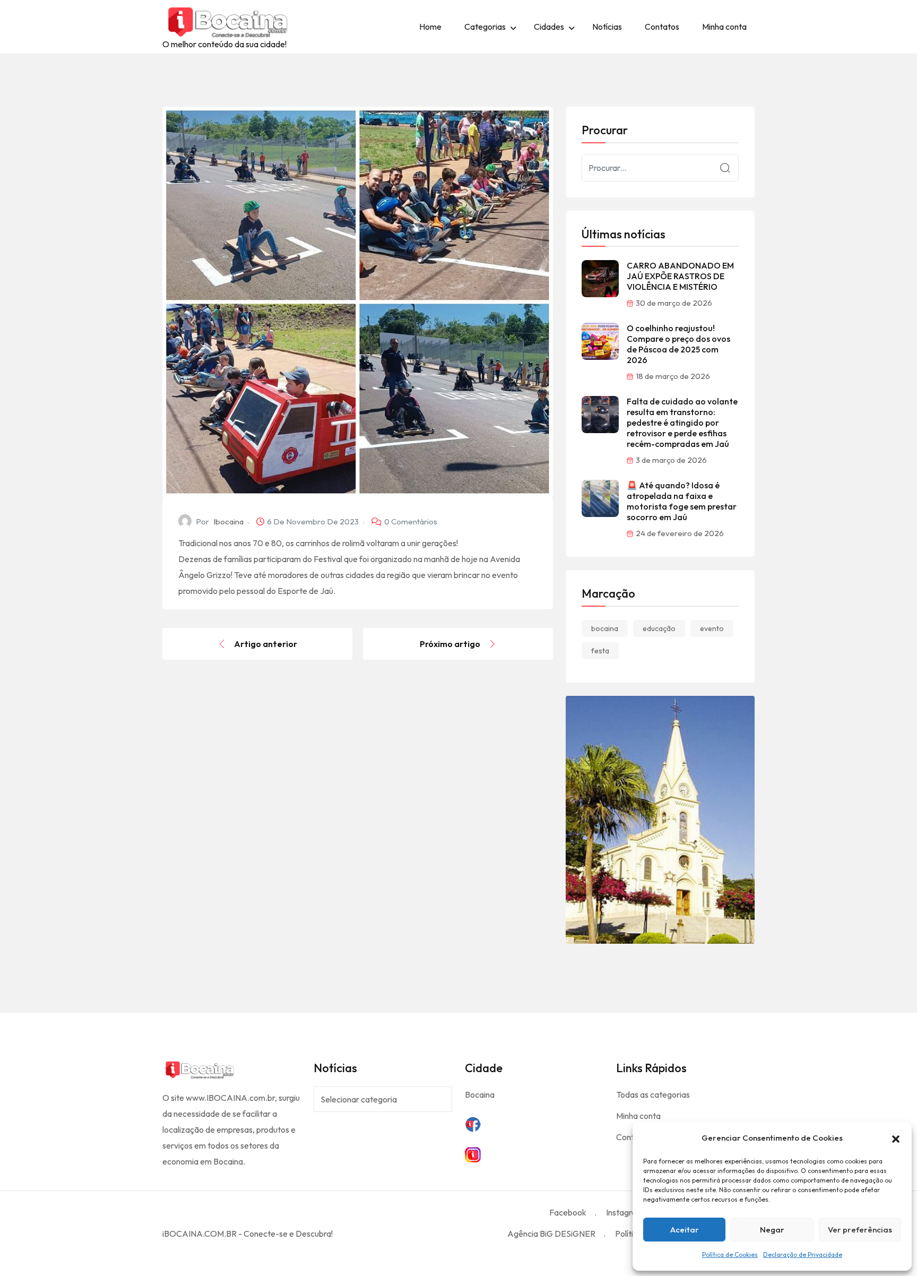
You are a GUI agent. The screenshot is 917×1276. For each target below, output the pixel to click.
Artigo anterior (265, 644)
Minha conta (724, 26)
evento (712, 628)
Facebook (567, 1212)
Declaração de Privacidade (802, 1254)
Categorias (485, 26)
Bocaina (480, 1094)
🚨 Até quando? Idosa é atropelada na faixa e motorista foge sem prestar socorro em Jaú (682, 501)
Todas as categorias (653, 1094)
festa (600, 651)
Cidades (549, 26)
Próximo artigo (450, 644)
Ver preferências (860, 1230)
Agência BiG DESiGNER (551, 1233)
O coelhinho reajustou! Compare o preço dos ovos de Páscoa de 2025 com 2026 (678, 344)
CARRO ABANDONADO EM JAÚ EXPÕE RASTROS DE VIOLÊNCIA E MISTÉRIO (680, 276)
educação (659, 628)
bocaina (604, 628)
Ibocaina (228, 521)
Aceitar (684, 1230)
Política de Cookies (730, 1254)
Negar (772, 1230)
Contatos (662, 26)
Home (430, 26)
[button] (895, 1138)
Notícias (607, 26)
